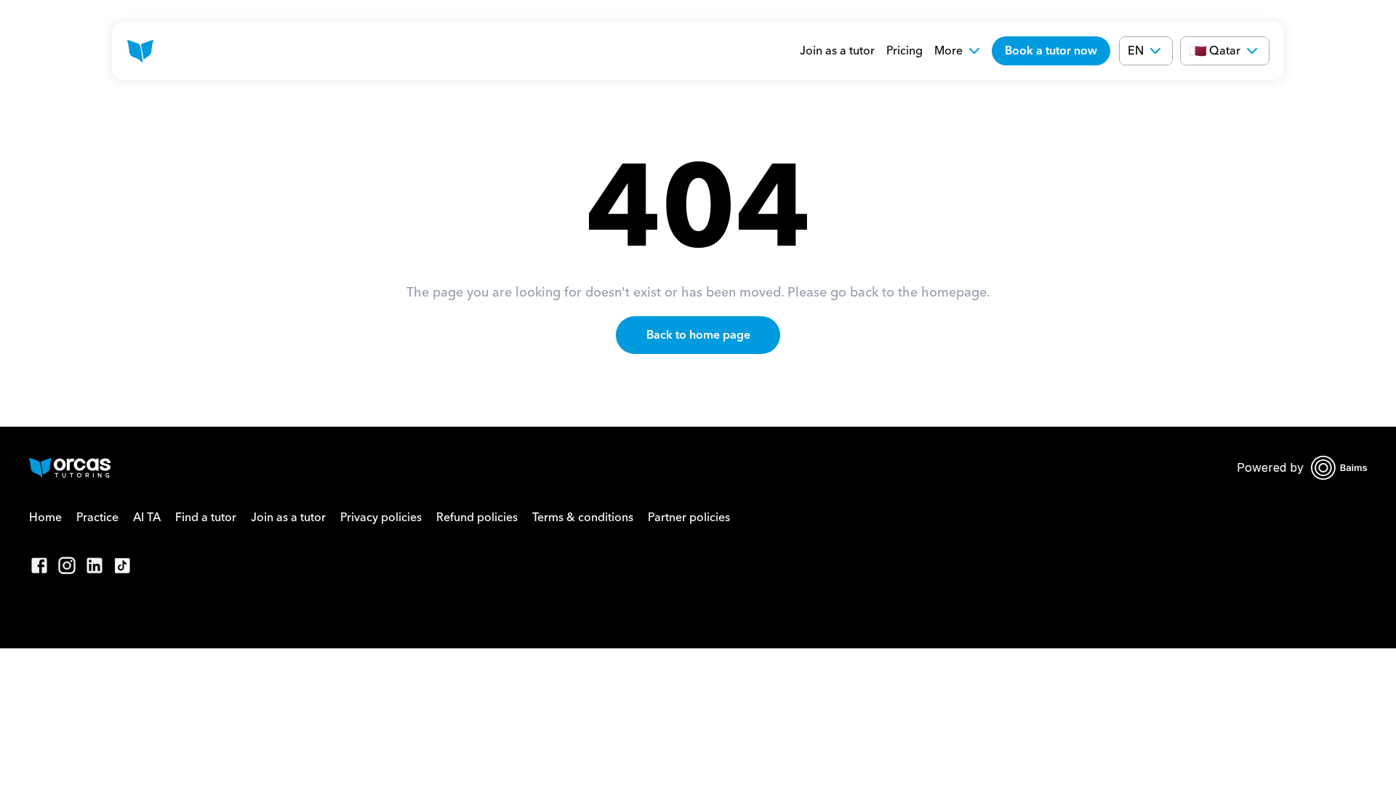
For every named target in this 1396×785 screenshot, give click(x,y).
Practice (97, 517)
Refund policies (477, 517)
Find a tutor (205, 517)
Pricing (904, 51)
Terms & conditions (582, 517)
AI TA (147, 517)
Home (45, 517)
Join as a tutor (837, 51)
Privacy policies (381, 517)
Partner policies (689, 517)
